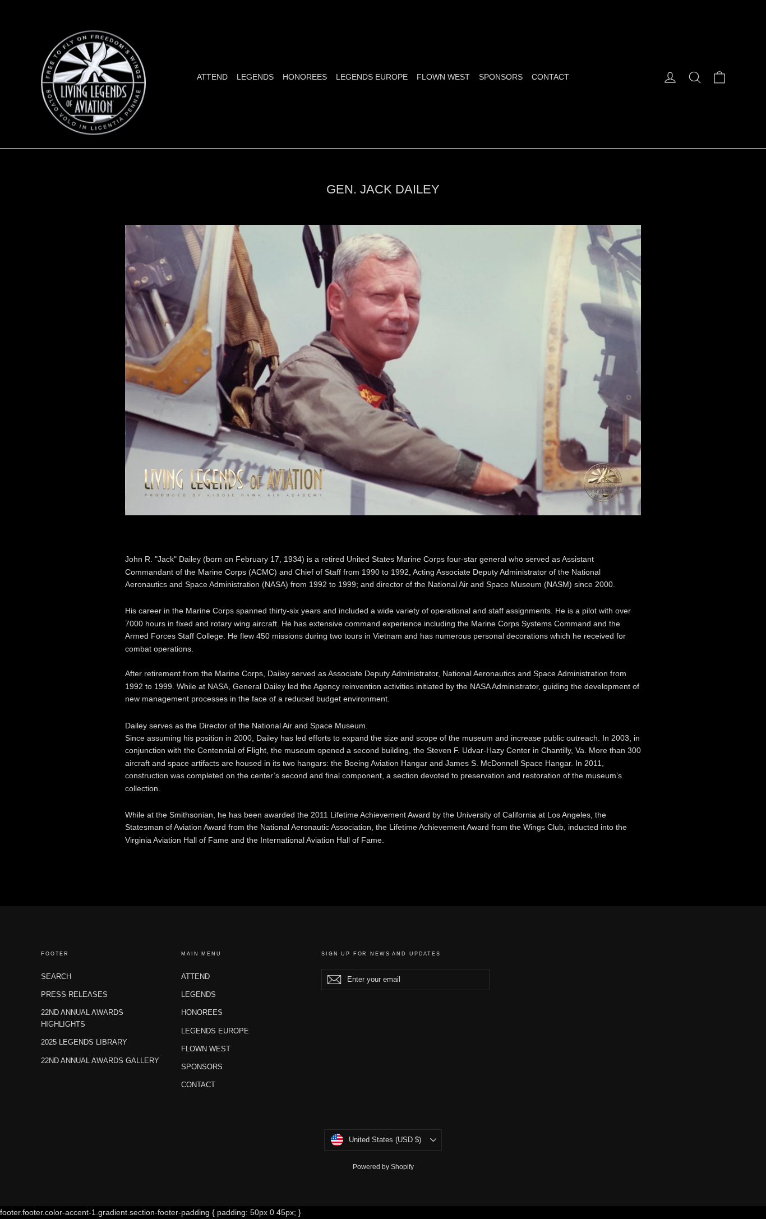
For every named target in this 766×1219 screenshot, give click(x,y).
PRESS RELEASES (74, 994)
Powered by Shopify (383, 1167)
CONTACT (550, 76)
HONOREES (305, 76)
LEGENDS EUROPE (372, 76)
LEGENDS (255, 76)
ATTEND (212, 76)
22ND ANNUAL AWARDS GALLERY (100, 1060)
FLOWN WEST (443, 76)
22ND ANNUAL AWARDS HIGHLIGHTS (82, 1018)
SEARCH (56, 976)
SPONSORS (501, 76)
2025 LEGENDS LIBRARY (84, 1042)
